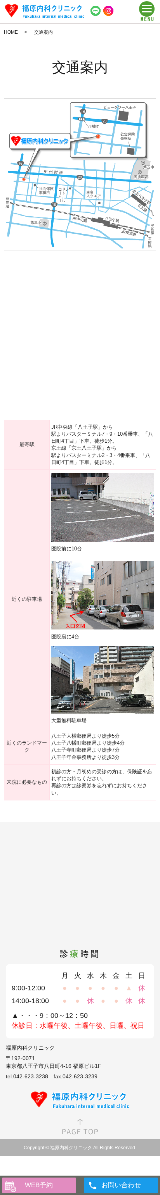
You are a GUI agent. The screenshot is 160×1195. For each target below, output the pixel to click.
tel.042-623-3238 (27, 1076)
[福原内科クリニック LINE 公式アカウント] (95, 11)
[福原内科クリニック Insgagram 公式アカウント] (108, 11)
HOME (11, 32)
